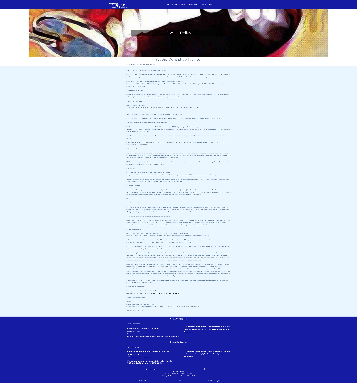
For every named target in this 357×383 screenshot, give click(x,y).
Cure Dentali (183, 4)
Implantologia (193, 4)
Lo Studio (174, 4)
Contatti (210, 4)
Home (168, 4)
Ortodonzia (202, 4)
